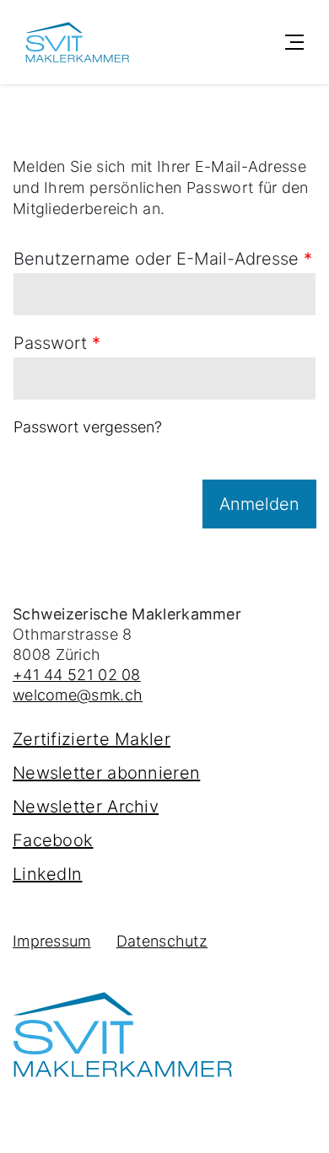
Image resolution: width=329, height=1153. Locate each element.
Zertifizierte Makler (91, 739)
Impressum (52, 941)
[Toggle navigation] (294, 42)
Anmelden (259, 504)
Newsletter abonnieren (106, 772)
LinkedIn (47, 874)
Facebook (53, 840)
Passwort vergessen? (87, 427)
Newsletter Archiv (86, 806)
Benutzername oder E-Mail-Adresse (162, 259)
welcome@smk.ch (78, 695)
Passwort (56, 343)
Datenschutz (162, 941)
